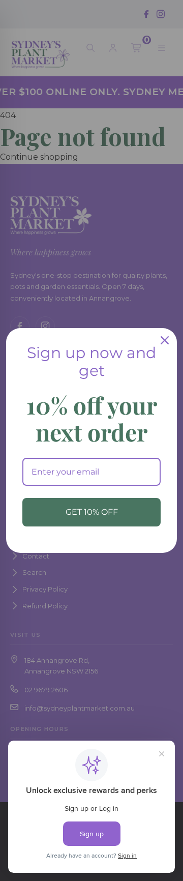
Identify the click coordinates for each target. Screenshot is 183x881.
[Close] (164, 340)
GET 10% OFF (92, 512)
